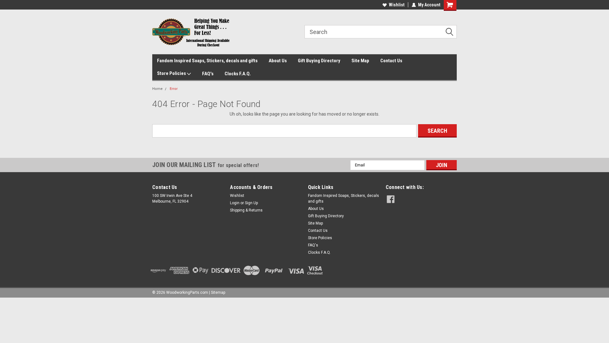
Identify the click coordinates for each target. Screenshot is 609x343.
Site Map (360, 61)
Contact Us (391, 61)
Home (157, 89)
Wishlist (396, 4)
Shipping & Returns (246, 210)
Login (234, 203)
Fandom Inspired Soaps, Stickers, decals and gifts (207, 61)
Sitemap (218, 292)
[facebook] (391, 199)
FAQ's (207, 74)
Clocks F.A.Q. (238, 74)
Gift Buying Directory (319, 61)
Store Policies (172, 73)
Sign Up (251, 203)
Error (174, 89)
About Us (278, 61)
